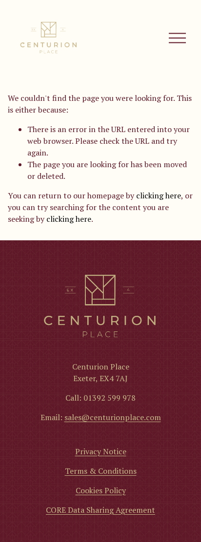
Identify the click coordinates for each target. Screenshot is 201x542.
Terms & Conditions (101, 470)
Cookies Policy (101, 490)
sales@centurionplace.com (112, 417)
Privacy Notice (100, 451)
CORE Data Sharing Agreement (100, 509)
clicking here (158, 195)
